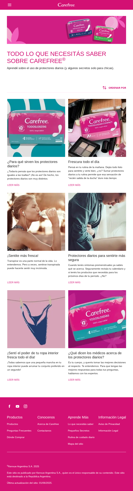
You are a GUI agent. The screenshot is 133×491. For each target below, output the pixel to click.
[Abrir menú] (22, 4)
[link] (36, 144)
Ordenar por (117, 87)
